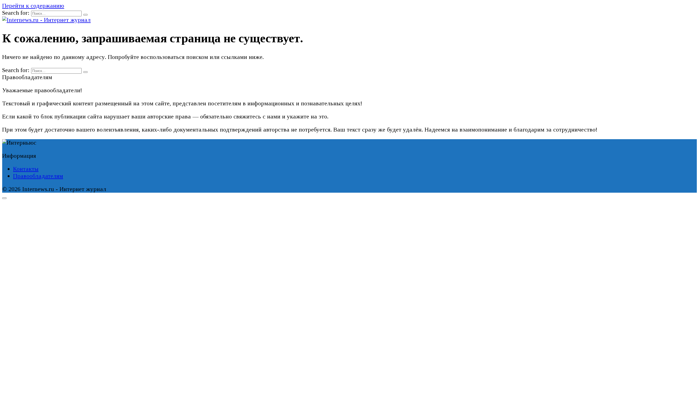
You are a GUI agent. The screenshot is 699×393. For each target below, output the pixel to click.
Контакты (25, 168)
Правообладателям (38, 175)
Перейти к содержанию (33, 5)
